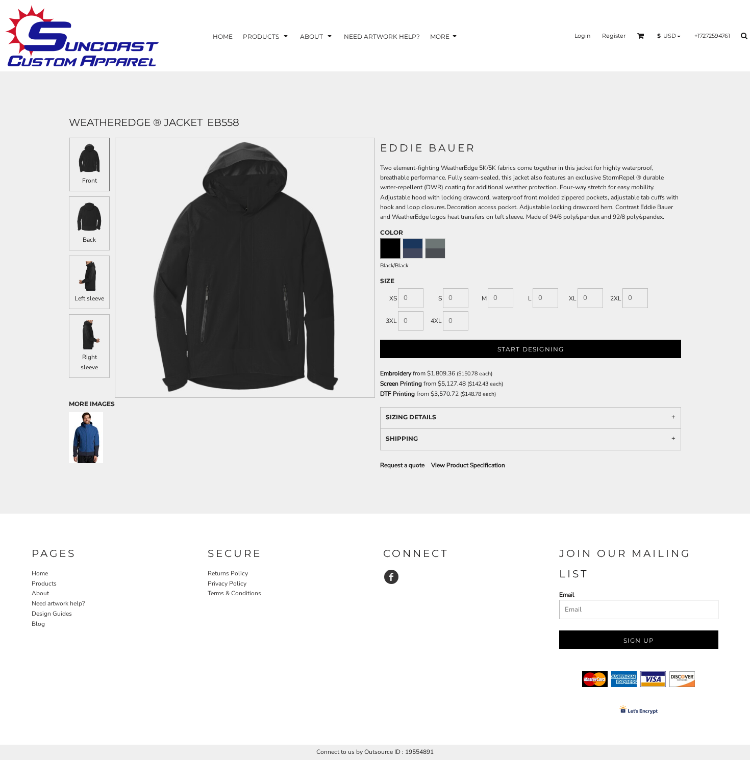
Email (566, 595)
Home (40, 573)
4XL (436, 321)
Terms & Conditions (234, 593)
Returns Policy (228, 573)
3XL (391, 321)
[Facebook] (391, 577)
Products (44, 583)
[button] (266, 36)
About (40, 593)
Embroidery (395, 373)
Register (614, 35)
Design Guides (52, 614)
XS (393, 298)
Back (89, 240)
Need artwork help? (58, 603)
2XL (615, 298)
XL (573, 298)
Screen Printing (401, 383)
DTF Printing (397, 394)
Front (89, 180)
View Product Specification (468, 465)
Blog (38, 624)
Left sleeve (89, 298)
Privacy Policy (227, 583)
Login (582, 35)
